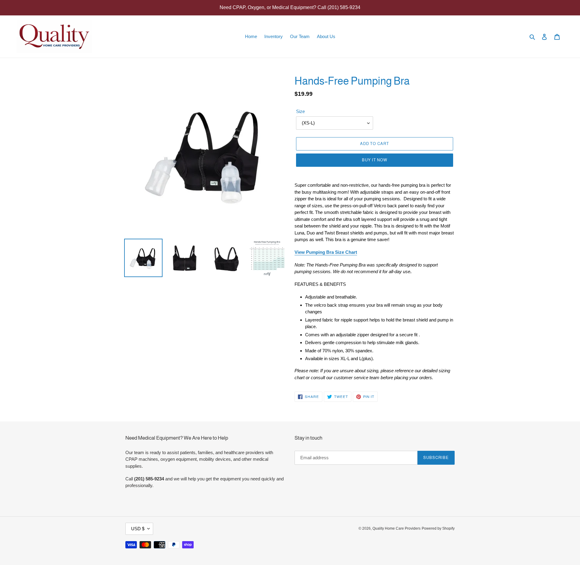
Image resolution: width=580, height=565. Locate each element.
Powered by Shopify (438, 528)
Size (300, 111)
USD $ (137, 528)
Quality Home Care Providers (396, 528)
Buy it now (374, 160)
